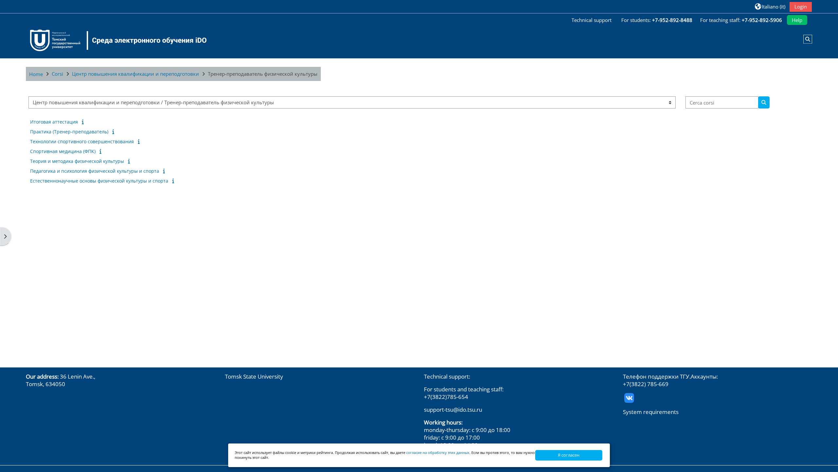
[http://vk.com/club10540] (629, 397)
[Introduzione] (84, 121)
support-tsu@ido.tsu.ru (453, 409)
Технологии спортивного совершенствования (82, 141)
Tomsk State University (254, 376)
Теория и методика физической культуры (77, 161)
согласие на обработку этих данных (437, 452)
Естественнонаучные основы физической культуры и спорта (99, 181)
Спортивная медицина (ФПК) (63, 151)
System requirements (651, 412)
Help (797, 20)
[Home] (114, 40)
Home (36, 74)
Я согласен (568, 455)
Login (800, 6)
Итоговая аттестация (54, 122)
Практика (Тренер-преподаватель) (69, 131)
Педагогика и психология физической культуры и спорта (94, 171)
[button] (770, 6)
